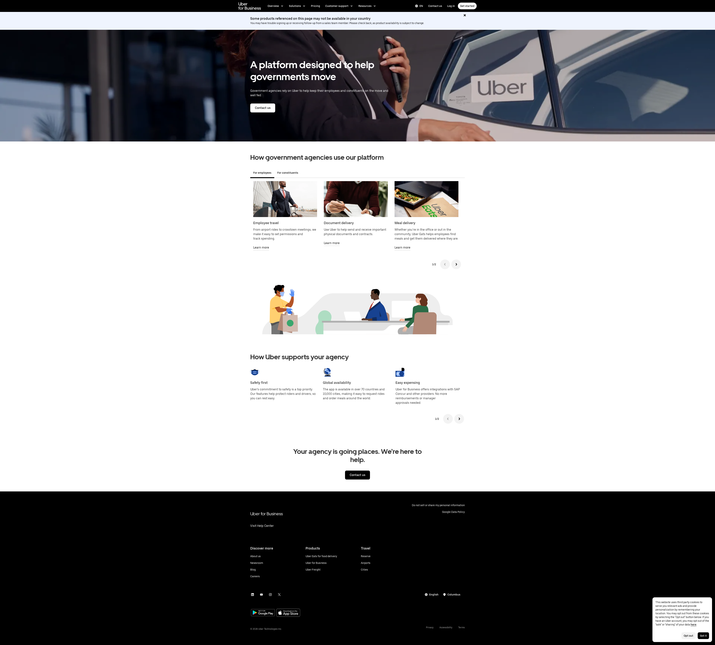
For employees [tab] (262, 172)
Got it (703, 635)
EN (421, 5)
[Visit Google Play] (263, 613)
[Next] (456, 264)
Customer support (336, 5)
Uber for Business (266, 513)
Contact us (435, 5)
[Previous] (445, 264)
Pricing (315, 5)
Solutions (295, 5)
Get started (467, 5)
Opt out (688, 635)
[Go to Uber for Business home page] (249, 6)
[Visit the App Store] (288, 613)
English (433, 594)
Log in (451, 5)
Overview (273, 5)
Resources (364, 5)
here (693, 624)
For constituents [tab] (287, 172)
